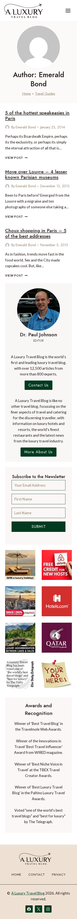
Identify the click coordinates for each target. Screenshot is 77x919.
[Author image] (7, 127)
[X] (38, 909)
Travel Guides (45, 93)
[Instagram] (48, 909)
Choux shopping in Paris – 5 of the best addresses (35, 233)
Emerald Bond (25, 127)
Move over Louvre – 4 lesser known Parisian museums (36, 174)
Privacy (59, 874)
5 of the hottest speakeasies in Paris (37, 115)
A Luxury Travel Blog (28, 893)
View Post (16, 157)
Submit (38, 526)
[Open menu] (68, 10)
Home (26, 93)
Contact (36, 874)
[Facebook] (29, 909)
